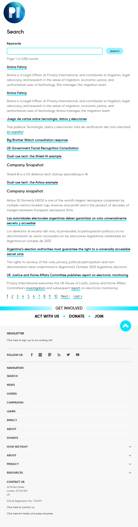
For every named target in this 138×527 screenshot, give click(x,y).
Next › (65, 296)
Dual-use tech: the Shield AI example (34, 156)
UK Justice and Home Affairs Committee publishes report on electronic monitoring (67, 275)
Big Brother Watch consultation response (37, 140)
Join (99, 316)
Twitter (68, 354)
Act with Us (47, 316)
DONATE (12, 438)
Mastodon (49, 354)
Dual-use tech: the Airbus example (32, 182)
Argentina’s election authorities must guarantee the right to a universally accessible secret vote (68, 251)
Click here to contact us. (21, 507)
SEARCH (12, 376)
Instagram (40, 354)
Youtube (77, 354)
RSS (59, 354)
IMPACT (12, 420)
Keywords (14, 43)
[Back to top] (125, 325)
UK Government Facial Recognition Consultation (43, 148)
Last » (77, 296)
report (75, 288)
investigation (35, 288)
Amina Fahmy (17, 67)
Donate (76, 316)
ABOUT (11, 429)
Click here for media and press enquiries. (30, 513)
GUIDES (12, 394)
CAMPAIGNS (15, 402)
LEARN (11, 411)
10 (55, 296)
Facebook (31, 354)
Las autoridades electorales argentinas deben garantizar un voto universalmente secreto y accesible (66, 220)
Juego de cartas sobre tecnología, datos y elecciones (47, 119)
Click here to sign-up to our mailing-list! (29, 340)
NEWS (11, 385)
